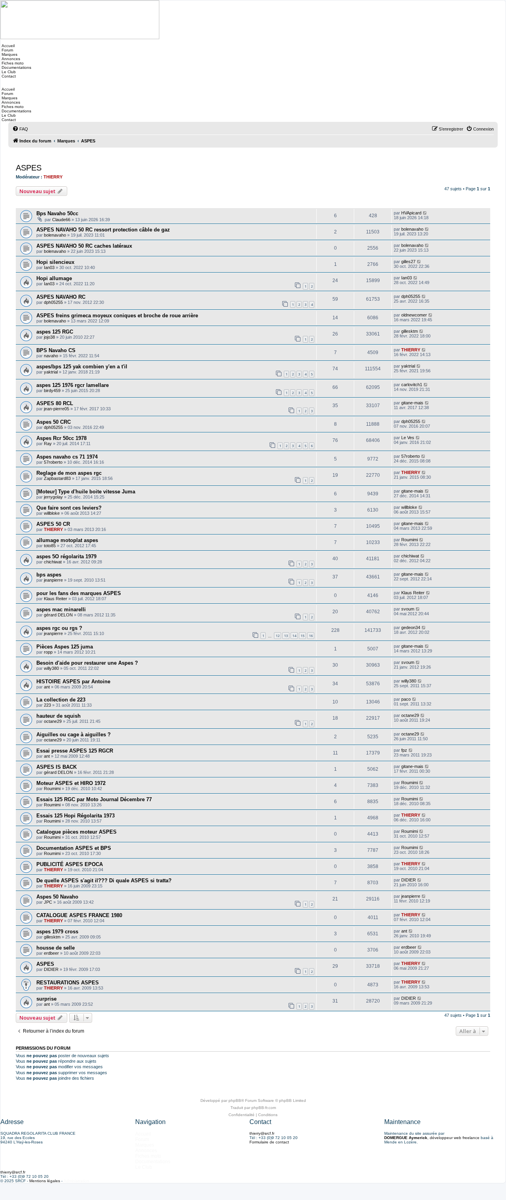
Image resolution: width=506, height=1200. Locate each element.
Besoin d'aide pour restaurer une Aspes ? (87, 663)
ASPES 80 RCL (54, 403)
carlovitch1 (411, 384)
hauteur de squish (58, 716)
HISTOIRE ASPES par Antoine (73, 681)
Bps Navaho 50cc (57, 213)
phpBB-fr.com (263, 1107)
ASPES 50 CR (53, 524)
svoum (407, 609)
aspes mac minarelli (61, 609)
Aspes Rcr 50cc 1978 (61, 438)
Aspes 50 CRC (53, 422)
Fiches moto (12, 63)
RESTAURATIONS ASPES (67, 983)
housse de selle (55, 948)
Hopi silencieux (55, 262)
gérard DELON (58, 614)
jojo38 (49, 337)
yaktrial (51, 372)
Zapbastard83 (57, 478)
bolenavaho (55, 235)
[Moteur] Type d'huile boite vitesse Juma (85, 492)
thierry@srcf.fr (261, 1133)
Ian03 (49, 267)
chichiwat (53, 561)
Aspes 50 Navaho (57, 897)
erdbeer (51, 953)
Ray (48, 443)
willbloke (52, 513)
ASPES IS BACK (56, 767)
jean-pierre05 (56, 408)
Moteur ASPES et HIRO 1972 (71, 783)
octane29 (53, 721)
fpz (404, 750)
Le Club (8, 72)
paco (406, 699)
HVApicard (411, 212)
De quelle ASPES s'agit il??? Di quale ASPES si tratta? (104, 880)
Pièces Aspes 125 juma (64, 647)
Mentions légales (44, 1181)
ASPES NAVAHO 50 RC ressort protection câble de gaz (103, 230)
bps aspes (48, 575)
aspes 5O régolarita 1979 (66, 556)
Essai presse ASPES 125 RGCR (74, 751)
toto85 (50, 545)
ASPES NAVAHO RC (60, 297)
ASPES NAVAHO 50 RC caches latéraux (84, 246)
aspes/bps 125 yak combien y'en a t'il (81, 367)
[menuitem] (20, 129)
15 (302, 635)
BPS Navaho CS (56, 350)
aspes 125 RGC (54, 332)
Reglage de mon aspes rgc (69, 473)
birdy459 (52, 390)
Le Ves (407, 437)
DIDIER (408, 880)
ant (47, 686)
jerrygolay (53, 497)
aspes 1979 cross (57, 932)
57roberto (53, 462)
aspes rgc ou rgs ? (59, 628)
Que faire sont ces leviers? (69, 508)
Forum (6, 50)
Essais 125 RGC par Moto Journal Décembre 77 (94, 799)
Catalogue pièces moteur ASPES (76, 832)
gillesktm (409, 331)
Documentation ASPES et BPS (73, 848)
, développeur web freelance (432, 1138)
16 (311, 635)
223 (47, 705)
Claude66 (61, 219)
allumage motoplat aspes (67, 540)
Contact (8, 76)
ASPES (29, 167)
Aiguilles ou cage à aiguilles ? (73, 734)
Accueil (7, 46)
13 (286, 635)
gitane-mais (412, 402)
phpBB (234, 1100)
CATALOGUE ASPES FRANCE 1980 (79, 915)
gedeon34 (410, 627)
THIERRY (52, 176)
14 (294, 635)
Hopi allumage (54, 278)
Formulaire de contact (269, 1142)
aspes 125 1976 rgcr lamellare (72, 385)
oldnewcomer (414, 315)
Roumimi (409, 539)
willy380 (51, 668)
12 (277, 635)
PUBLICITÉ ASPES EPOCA (69, 864)
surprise (46, 999)
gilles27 (408, 261)
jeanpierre (53, 580)
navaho (51, 355)
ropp (48, 652)
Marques (8, 54)
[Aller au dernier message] (425, 212)
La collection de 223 (60, 700)
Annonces (10, 59)
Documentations (15, 67)
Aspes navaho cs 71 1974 (67, 457)
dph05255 (53, 302)
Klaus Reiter (55, 598)
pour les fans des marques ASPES (78, 593)
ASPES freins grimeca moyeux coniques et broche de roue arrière (117, 315)
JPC (48, 902)
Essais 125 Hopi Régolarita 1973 (75, 816)
